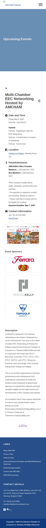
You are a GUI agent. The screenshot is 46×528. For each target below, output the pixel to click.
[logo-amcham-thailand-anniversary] (19, 4)
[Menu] (39, 4)
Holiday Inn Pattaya (16, 153)
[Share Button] (39, 100)
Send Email (13, 218)
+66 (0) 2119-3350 (13, 501)
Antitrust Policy (8, 458)
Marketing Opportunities (11, 468)
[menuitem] (39, 4)
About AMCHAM (9, 450)
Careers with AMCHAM (11, 471)
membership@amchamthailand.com (16, 504)
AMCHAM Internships (11, 475)
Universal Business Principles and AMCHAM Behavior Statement (22, 463)
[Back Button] (6, 88)
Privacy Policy (8, 454)
